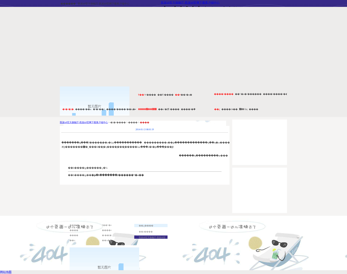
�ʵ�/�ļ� (68, 109)
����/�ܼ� (188, 109)
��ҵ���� (109, 240)
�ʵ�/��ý (99, 109)
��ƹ (217, 109)
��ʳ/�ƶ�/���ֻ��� (248, 94)
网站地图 (6, 271)
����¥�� (77, 225)
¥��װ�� (107, 225)
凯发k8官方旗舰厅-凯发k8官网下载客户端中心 (103, 3)
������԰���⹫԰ (147, 109)
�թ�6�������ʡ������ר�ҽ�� (117, 175)
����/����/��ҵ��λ (122, 109)
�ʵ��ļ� (107, 235)
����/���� (224, 94)
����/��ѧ (83, 109)
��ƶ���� (146, 231)
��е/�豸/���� (168, 109)
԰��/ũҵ (243, 109)
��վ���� (146, 226)
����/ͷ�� (229, 109)
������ (68, 3)
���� (253, 109)
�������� (110, 230)
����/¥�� (165, 94)
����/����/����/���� (283, 94)
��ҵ (72, 240)
